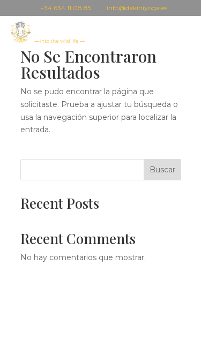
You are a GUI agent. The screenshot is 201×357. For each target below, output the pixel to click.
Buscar (162, 169)
